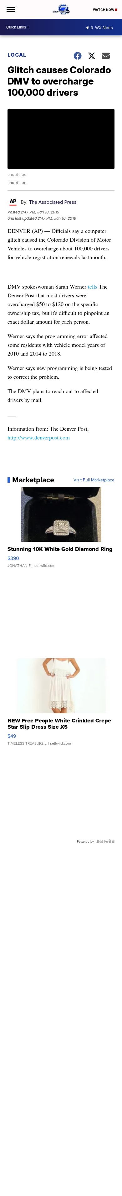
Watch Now (104, 10)
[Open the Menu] (10, 9)
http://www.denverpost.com (39, 437)
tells (92, 286)
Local (17, 55)
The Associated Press (53, 202)
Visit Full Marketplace (94, 480)
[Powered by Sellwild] (105, 841)
